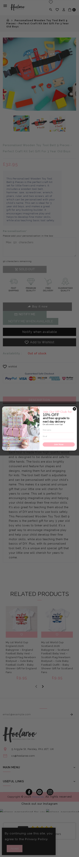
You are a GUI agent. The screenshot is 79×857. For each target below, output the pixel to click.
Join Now (59, 444)
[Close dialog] (74, 409)
